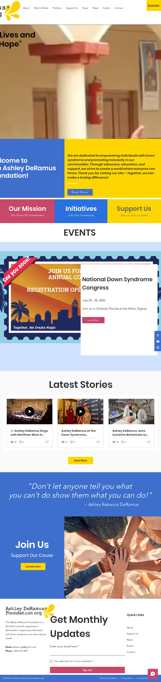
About (130, 627)
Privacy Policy (127, 678)
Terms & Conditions (108, 678)
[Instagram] (158, 347)
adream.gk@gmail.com (24, 646)
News (130, 639)
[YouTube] (158, 341)
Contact (131, 651)
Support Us (132, 633)
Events (130, 645)
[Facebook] (158, 335)
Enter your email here (64, 646)
